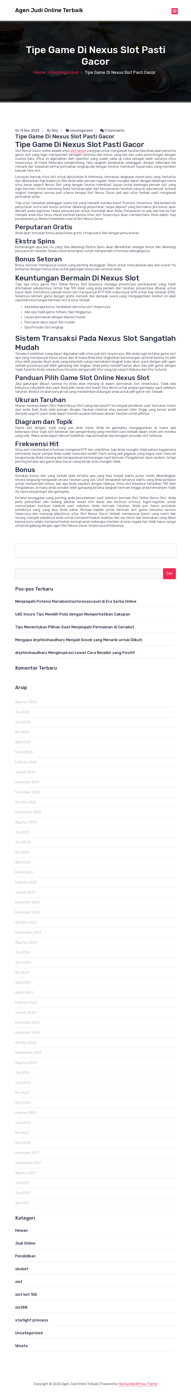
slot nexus (78, 151)
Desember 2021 (27, 1153)
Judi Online (25, 1243)
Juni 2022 (23, 1123)
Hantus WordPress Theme (138, 1384)
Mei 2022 (22, 1133)
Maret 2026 (24, 752)
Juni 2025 (23, 842)
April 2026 (23, 742)
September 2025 (28, 812)
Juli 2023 (22, 1073)
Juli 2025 (22, 832)
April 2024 (23, 983)
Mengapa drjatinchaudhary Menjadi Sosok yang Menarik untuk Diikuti (78, 640)
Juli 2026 (22, 712)
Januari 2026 (25, 772)
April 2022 (23, 1143)
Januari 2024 (25, 1013)
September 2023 (28, 1053)
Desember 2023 (27, 1023)
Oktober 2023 (25, 1043)
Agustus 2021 (25, 1173)
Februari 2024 (26, 1003)
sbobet (21, 1269)
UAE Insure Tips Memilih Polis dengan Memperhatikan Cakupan (72, 614)
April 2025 (23, 862)
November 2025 (27, 792)
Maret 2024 (24, 993)
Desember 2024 (27, 902)
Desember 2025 (27, 782)
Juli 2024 (22, 953)
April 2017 (22, 1203)
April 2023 (23, 1103)
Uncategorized (64, 72)
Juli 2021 (22, 1183)
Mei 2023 (22, 1093)
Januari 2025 (25, 892)
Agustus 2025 (26, 822)
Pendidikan (25, 1256)
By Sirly (52, 131)
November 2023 (27, 1033)
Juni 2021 (22, 1193)
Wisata (21, 1346)
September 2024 (28, 932)
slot (18, 1282)
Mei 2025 (22, 852)
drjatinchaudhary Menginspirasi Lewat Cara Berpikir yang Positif (75, 652)
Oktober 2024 (25, 922)
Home (39, 72)
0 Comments (114, 131)
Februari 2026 (26, 762)
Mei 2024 (22, 973)
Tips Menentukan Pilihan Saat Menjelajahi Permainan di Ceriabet (74, 627)
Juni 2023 (23, 1083)
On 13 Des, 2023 (27, 131)
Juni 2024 (23, 963)
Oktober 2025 (25, 802)
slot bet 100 (26, 1294)
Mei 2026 (22, 732)
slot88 (21, 1307)
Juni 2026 (23, 722)
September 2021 (28, 1163)
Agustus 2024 (26, 942)
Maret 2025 (24, 872)
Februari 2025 (26, 882)
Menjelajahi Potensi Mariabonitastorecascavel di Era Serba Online (75, 601)
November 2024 (27, 912)
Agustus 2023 (26, 1063)
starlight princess (31, 1320)
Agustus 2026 (26, 702)
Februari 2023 (26, 1113)
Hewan (21, 1230)
